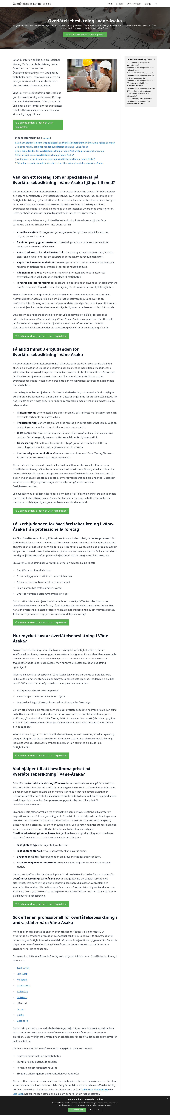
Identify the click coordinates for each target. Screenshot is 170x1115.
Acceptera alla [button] (77, 1110)
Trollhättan (23, 968)
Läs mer (109, 1105)
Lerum (20, 1009)
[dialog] (85, 1105)
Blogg (148, 3)
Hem (110, 3)
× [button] (167, 1098)
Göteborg (22, 1020)
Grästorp (22, 997)
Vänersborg (23, 985)
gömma (45, 138)
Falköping (22, 991)
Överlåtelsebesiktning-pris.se (32, 4)
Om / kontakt (134, 3)
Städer (119, 3)
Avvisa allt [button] (94, 1110)
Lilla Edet (22, 973)
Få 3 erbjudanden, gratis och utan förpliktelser (85, 34)
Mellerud (22, 979)
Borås (20, 1014)
